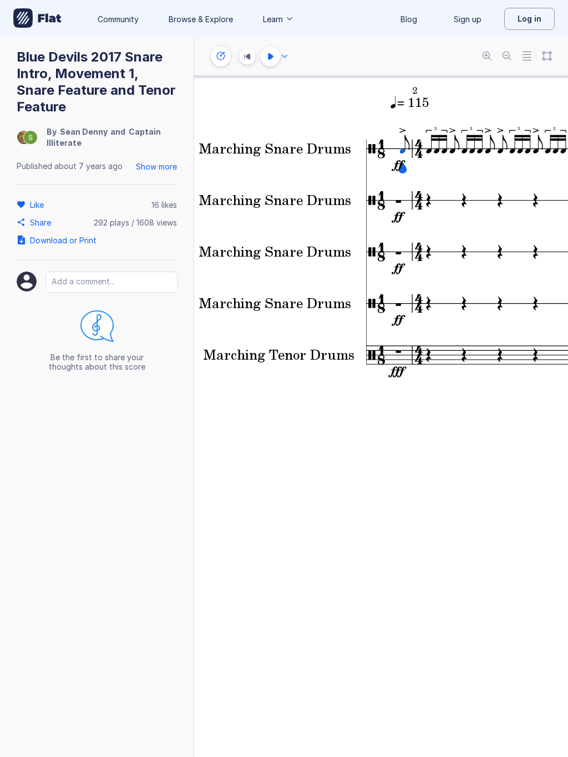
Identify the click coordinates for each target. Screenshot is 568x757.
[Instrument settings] (221, 57)
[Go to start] (247, 56)
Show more (156, 166)
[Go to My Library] (37, 18)
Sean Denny (84, 131)
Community (118, 19)
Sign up (467, 19)
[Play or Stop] (270, 57)
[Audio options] (284, 57)
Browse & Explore (201, 19)
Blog (408, 19)
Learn (273, 19)
